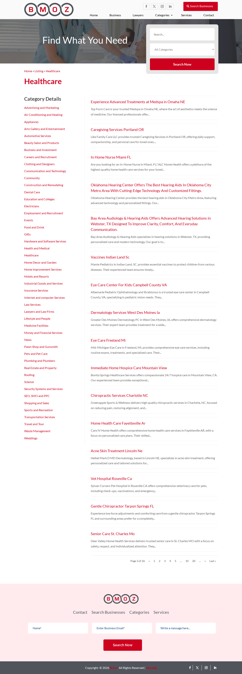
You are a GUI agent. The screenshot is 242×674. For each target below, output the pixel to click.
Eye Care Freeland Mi (108, 340)
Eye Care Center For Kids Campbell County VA (129, 284)
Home (94, 15)
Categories (162, 15)
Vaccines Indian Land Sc (110, 257)
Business (115, 15)
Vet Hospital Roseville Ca (111, 478)
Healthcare (53, 71)
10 (186, 561)
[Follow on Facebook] (146, 6)
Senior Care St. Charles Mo (113, 533)
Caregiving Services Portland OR (117, 129)
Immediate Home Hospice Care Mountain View (129, 367)
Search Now (182, 64)
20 (193, 561)
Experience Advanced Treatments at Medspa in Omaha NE (138, 101)
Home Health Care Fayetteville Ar (118, 423)
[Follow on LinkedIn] (170, 6)
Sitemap (151, 667)
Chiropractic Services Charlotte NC (119, 395)
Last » (212, 561)
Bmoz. (114, 667)
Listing (39, 71)
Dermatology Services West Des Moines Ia (125, 312)
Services (186, 15)
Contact (208, 15)
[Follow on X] (154, 6)
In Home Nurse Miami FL (111, 157)
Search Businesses (201, 6)
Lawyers (138, 15)
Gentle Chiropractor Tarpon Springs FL (122, 506)
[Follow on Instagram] (162, 6)
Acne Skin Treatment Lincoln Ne (116, 450)
